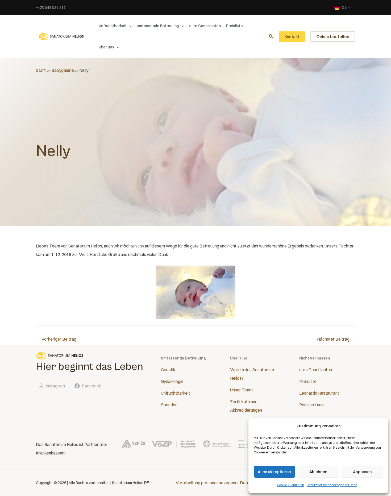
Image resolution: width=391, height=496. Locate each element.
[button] (129, 25)
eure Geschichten (315, 369)
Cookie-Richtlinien (290, 485)
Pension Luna (311, 404)
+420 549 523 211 (51, 7)
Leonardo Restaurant (319, 393)
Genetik (168, 369)
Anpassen (362, 471)
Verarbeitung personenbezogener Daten (214, 482)
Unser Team (241, 389)
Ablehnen (318, 471)
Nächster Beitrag (336, 339)
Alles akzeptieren (274, 471)
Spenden (169, 404)
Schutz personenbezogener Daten (332, 485)
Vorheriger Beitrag (56, 339)
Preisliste (308, 381)
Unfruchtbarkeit (175, 393)
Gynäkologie (172, 381)
